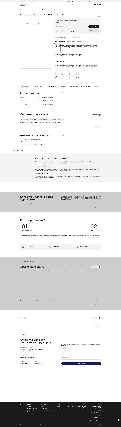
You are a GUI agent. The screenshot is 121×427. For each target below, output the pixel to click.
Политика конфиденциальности (27, 424)
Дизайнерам (92, 1)
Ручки (28, 411)
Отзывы (96, 86)
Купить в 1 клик (93, 30)
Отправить (81, 363)
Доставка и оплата (76, 1)
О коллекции (63, 86)
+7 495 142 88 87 (30, 1)
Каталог (49, 5)
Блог (42, 406)
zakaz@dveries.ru (39, 363)
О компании (60, 1)
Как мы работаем (74, 86)
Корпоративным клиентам (47, 410)
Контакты (99, 1)
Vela (100, 424)
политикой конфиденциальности (87, 366)
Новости (85, 1)
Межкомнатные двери (32, 408)
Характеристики (25, 86)
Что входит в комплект (51, 86)
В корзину (94, 26)
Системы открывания (37, 86)
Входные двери (30, 410)
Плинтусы (29, 406)
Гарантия (43, 411)
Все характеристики (60, 26)
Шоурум (69, 1)
